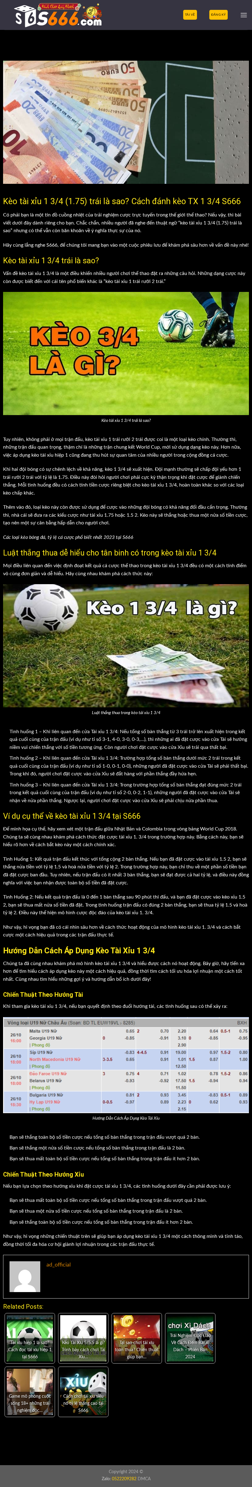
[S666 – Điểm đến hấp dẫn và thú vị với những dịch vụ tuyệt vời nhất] (49, 14)
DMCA (144, 1479)
